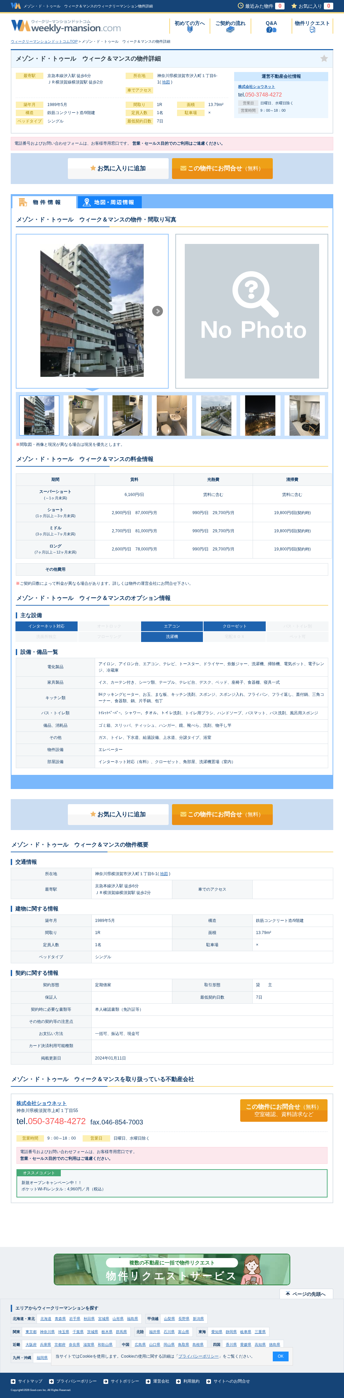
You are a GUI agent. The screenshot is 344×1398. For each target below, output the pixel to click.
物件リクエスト (312, 23)
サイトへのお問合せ (232, 1381)
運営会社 (161, 1381)
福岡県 (42, 1358)
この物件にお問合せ (226, 168)
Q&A (271, 23)
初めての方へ (190, 23)
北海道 (45, 1319)
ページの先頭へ (309, 1294)
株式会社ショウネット (256, 86)
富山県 (183, 1332)
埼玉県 (63, 1332)
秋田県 (89, 1319)
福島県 (132, 1319)
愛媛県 (245, 1344)
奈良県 (74, 1344)
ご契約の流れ (230, 23)
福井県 (154, 1332)
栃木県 (107, 1332)
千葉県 (78, 1332)
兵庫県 (45, 1344)
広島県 (140, 1344)
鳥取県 (183, 1344)
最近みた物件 (263, 6)
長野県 (183, 1319)
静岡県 (231, 1332)
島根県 (198, 1344)
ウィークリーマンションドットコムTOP (44, 41)
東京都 (31, 1332)
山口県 (154, 1344)
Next (157, 311)
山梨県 (169, 1319)
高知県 (260, 1344)
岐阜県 (245, 1332)
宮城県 (103, 1319)
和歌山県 (105, 1344)
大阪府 (31, 1344)
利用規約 (191, 1381)
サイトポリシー (125, 1381)
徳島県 (274, 1344)
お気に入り (314, 6)
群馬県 (121, 1332)
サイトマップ (30, 1381)
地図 (166, 82)
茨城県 (92, 1332)
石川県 (169, 1332)
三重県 (260, 1332)
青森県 (60, 1319)
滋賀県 (88, 1344)
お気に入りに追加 (121, 168)
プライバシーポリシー (76, 1381)
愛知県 (216, 1332)
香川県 (231, 1344)
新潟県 (198, 1319)
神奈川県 (47, 1332)
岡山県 (169, 1344)
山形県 (118, 1319)
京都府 (60, 1344)
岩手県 (74, 1319)
